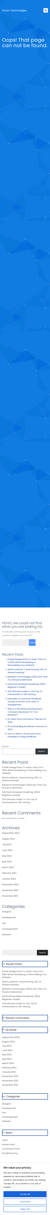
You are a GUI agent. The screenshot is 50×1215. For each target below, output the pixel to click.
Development (9, 917)
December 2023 (10, 884)
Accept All (25, 1194)
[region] (25, 1189)
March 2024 (8, 867)
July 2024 (6, 844)
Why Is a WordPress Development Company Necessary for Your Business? (25, 711)
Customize (25, 1201)
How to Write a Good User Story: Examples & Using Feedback (24, 735)
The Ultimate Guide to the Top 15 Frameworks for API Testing (25, 693)
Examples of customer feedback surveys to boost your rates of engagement (24, 701)
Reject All (25, 1209)
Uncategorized (10, 928)
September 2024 (10, 833)
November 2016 (10, 895)
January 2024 (9, 878)
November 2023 (10, 890)
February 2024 (9, 873)
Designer (6, 911)
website (6, 934)
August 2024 (8, 838)
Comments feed (11, 1148)
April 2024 (7, 861)
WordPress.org (9, 1153)
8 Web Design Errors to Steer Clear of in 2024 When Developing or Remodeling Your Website (27, 662)
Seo (4, 923)
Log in (5, 1140)
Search (5, 746)
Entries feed (8, 1144)
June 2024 (7, 850)
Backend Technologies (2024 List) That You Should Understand (28, 678)
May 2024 (7, 855)
